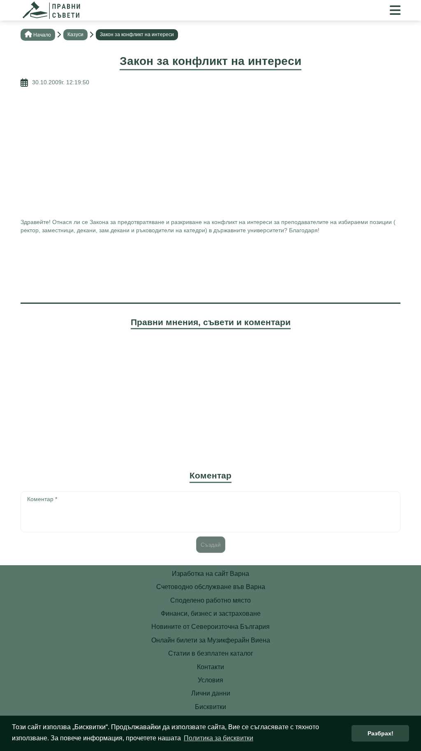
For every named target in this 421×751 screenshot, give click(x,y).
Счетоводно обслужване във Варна (210, 586)
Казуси (75, 34)
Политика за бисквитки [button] (218, 738)
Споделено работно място (210, 600)
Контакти (210, 666)
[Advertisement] (210, 152)
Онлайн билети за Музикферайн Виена (210, 640)
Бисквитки (210, 706)
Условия (210, 680)
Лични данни (210, 693)
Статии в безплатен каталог (210, 653)
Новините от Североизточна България (210, 626)
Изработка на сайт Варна (210, 573)
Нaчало (42, 35)
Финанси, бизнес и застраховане (211, 613)
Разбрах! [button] (380, 733)
